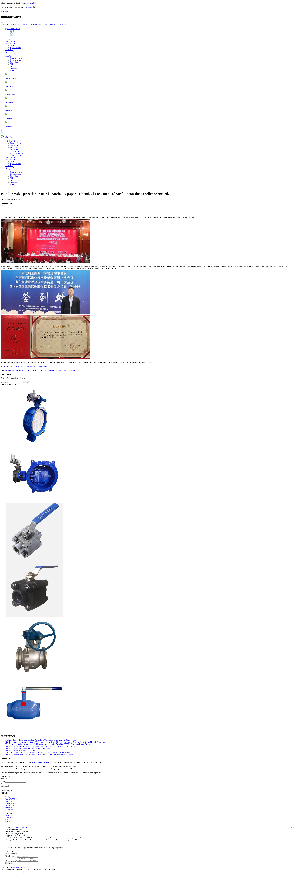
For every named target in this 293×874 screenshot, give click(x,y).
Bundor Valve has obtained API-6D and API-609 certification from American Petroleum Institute (40, 370)
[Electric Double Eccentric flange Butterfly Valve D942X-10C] (34, 502)
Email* (8, 856)
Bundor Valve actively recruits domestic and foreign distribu (25, 366)
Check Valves (10, 803)
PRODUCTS (6, 25)
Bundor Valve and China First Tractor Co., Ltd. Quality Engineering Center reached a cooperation (40, 754)
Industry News (15, 60)
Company (4, 786)
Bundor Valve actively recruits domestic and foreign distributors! (28, 748)
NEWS (40, 25)
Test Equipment (15, 54)
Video (12, 64)
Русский (12, 867)
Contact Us (14, 68)
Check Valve (14, 149)
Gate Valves (9, 801)
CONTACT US (62, 25)
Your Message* (6, 791)
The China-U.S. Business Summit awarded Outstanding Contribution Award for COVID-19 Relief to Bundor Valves (47, 744)
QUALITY (33, 25)
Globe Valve (14, 151)
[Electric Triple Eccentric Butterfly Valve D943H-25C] (34, 444)
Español (22, 867)
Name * (4, 779)
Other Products (15, 155)
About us (8, 815)
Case (12, 46)
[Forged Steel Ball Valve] (34, 617)
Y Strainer (9, 809)
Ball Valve (14, 147)
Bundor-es (29, 7)
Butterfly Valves (11, 799)
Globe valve (9, 807)
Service (8, 817)
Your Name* (10, 854)
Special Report (15, 48)
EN (18, 29)
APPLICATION (49, 25)
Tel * (3, 784)
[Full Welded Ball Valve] (34, 732)
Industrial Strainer (16, 153)
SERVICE (25, 25)
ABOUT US (15, 25)
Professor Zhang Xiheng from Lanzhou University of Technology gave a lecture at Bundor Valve (40, 740)
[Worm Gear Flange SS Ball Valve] (34, 674)
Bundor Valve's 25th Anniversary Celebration (21, 750)
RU (13, 33)
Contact (8, 822)
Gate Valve (14, 145)
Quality (8, 819)
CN (13, 31)
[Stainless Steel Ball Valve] (34, 559)
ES (13, 35)
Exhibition (14, 62)
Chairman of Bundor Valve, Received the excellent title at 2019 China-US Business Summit (38, 752)
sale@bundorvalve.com (40, 762)
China (17, 867)
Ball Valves (9, 805)
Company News (16, 58)
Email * (4, 781)
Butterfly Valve (15, 143)
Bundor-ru (29, 3)
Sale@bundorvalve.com (19, 827)
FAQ (12, 70)
